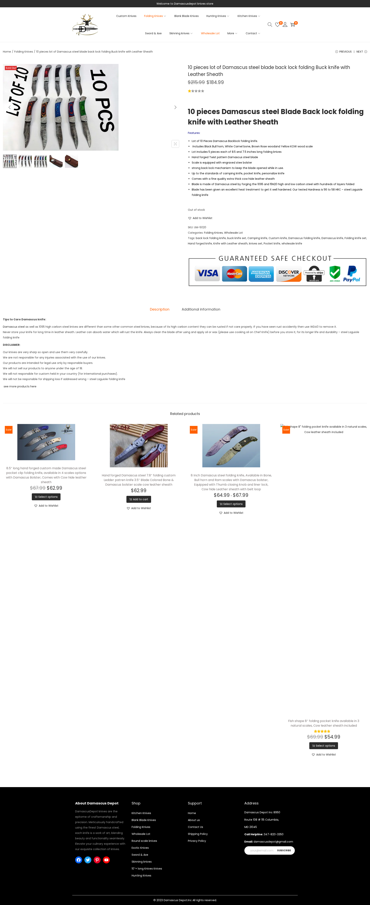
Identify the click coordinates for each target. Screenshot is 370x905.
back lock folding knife (211, 238)
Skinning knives (142, 862)
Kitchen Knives (141, 813)
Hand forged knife (200, 243)
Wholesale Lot (233, 233)
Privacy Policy (197, 841)
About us (194, 820)
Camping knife (257, 238)
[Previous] (9, 107)
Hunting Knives (141, 875)
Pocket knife (272, 243)
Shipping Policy (198, 834)
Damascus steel (14, 327)
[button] (200, 218)
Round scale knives (144, 841)
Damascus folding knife (304, 238)
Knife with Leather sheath (230, 243)
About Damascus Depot (97, 803)
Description (159, 309)
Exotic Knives (140, 848)
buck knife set (236, 238)
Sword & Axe (140, 855)
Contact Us (195, 827)
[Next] (175, 107)
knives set (255, 243)
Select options (48, 497)
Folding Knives (23, 52)
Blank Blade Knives (144, 820)
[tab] (159, 309)
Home (7, 52)
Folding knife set (355, 238)
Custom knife (278, 238)
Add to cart (140, 499)
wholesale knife (292, 243)
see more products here (19, 386)
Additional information (201, 309)
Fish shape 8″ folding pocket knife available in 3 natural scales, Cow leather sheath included (323, 723)
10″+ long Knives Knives (147, 869)
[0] (277, 24)
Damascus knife (332, 238)
